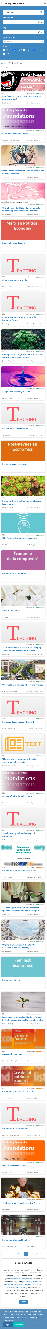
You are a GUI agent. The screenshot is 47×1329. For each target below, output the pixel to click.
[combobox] (23, 41)
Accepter (19, 1325)
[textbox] (23, 41)
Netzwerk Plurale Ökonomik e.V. (19, 1279)
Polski (8, 54)
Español (29, 50)
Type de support (10, 37)
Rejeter (8, 1325)
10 (41, 1254)
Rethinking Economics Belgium (28, 1285)
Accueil (4, 63)
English (19, 50)
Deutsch (9, 50)
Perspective (8, 18)
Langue (6, 46)
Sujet (5, 28)
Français (40, 50)
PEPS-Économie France (16, 1288)
